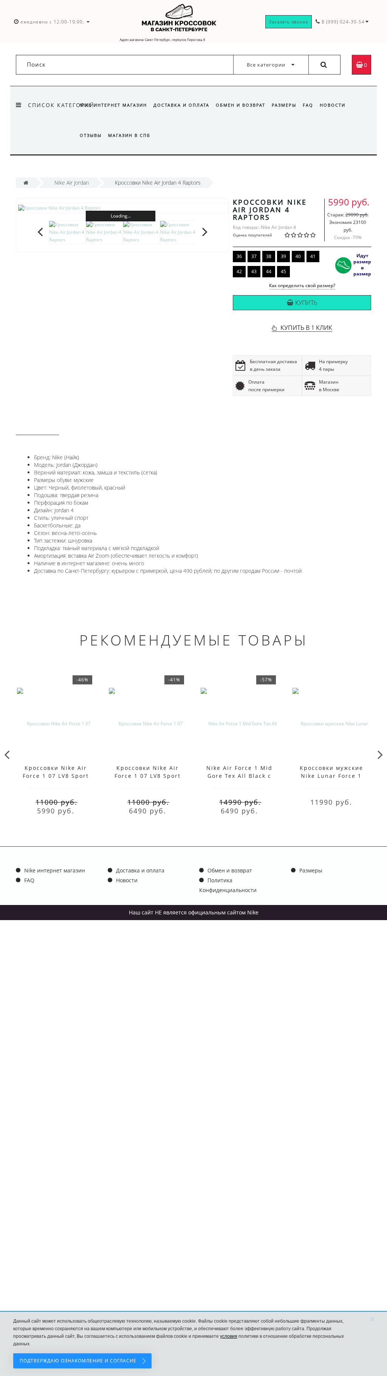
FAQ (308, 105)
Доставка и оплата (181, 105)
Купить (306, 303)
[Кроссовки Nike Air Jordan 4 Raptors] (122, 208)
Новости (332, 105)
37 (254, 256)
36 (239, 256)
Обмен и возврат (240, 105)
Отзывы (91, 135)
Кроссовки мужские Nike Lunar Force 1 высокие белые (331, 775)
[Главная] (25, 182)
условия (228, 1336)
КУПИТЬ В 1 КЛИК (306, 327)
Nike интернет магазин (113, 105)
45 (283, 271)
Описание (37, 427)
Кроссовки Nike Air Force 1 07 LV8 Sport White (56, 775)
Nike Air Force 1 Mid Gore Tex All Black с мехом (239, 775)
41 (313, 256)
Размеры (284, 105)
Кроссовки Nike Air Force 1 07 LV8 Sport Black (148, 775)
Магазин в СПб (129, 135)
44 (268, 271)
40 (298, 256)
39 (283, 256)
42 (239, 271)
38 (268, 256)
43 (254, 271)
